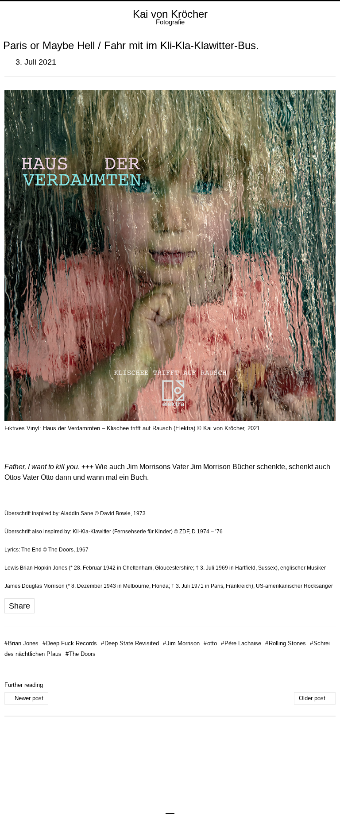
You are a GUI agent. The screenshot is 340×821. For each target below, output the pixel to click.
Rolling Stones (285, 643)
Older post (312, 698)
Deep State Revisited (130, 643)
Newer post (29, 698)
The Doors (81, 654)
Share (19, 605)
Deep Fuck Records (69, 643)
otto (210, 643)
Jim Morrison (181, 643)
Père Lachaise (241, 643)
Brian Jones (21, 643)
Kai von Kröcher (170, 14)
